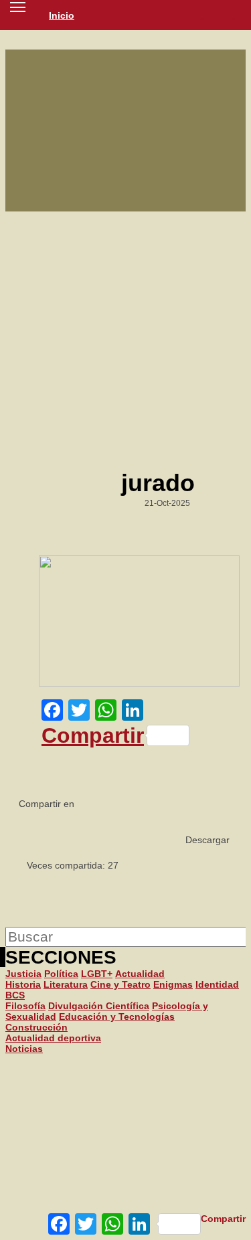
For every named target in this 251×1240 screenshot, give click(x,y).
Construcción (36, 1027)
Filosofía (25, 1005)
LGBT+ (96, 973)
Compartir (92, 735)
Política (61, 973)
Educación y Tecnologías (117, 1016)
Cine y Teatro (120, 984)
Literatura (66, 984)
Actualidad (140, 973)
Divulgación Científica (98, 1005)
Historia (23, 984)
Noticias (24, 1048)
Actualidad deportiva (53, 1038)
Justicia (23, 973)
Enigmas (173, 984)
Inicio (61, 15)
